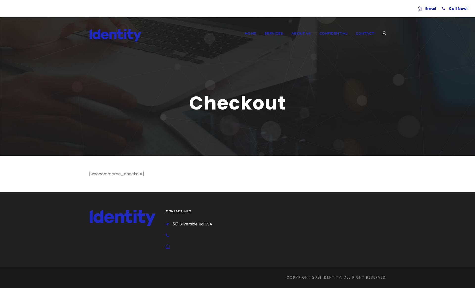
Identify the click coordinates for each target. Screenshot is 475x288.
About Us (301, 33)
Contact (365, 33)
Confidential (333, 33)
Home (250, 33)
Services (273, 33)
